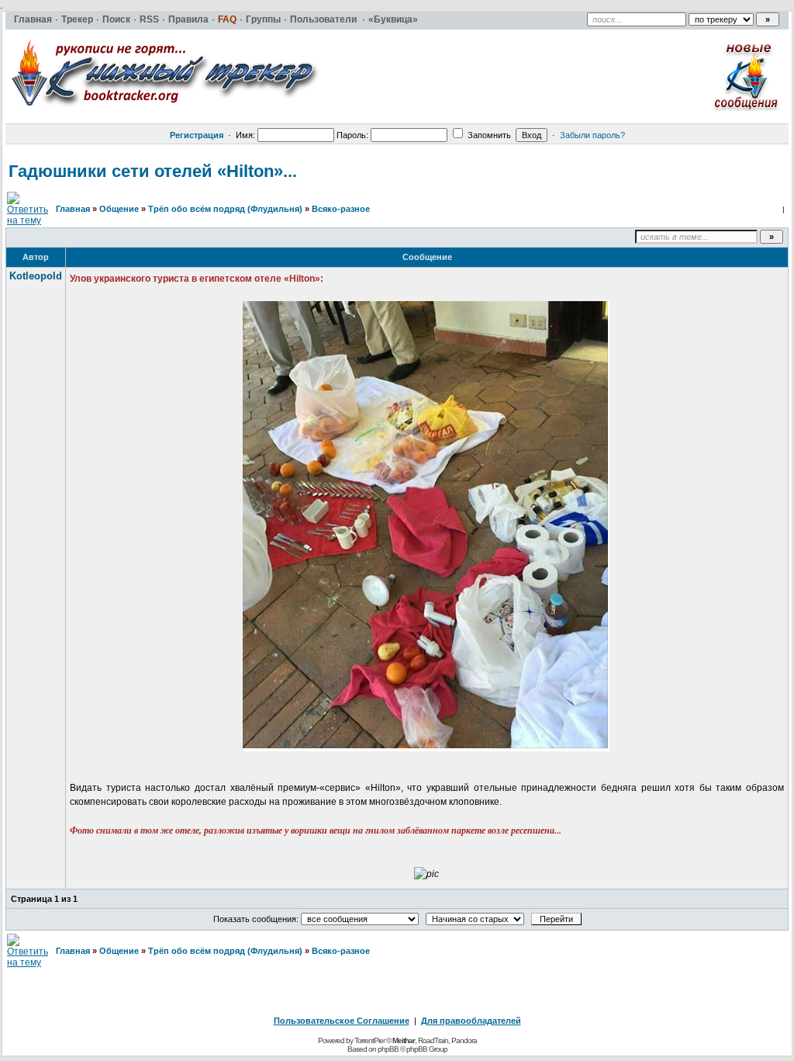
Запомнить (488, 135)
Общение (119, 208)
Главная (73, 208)
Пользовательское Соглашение (341, 1020)
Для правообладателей (471, 1020)
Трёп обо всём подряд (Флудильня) (225, 208)
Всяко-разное (341, 208)
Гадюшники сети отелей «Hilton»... (153, 171)
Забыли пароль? (592, 135)
